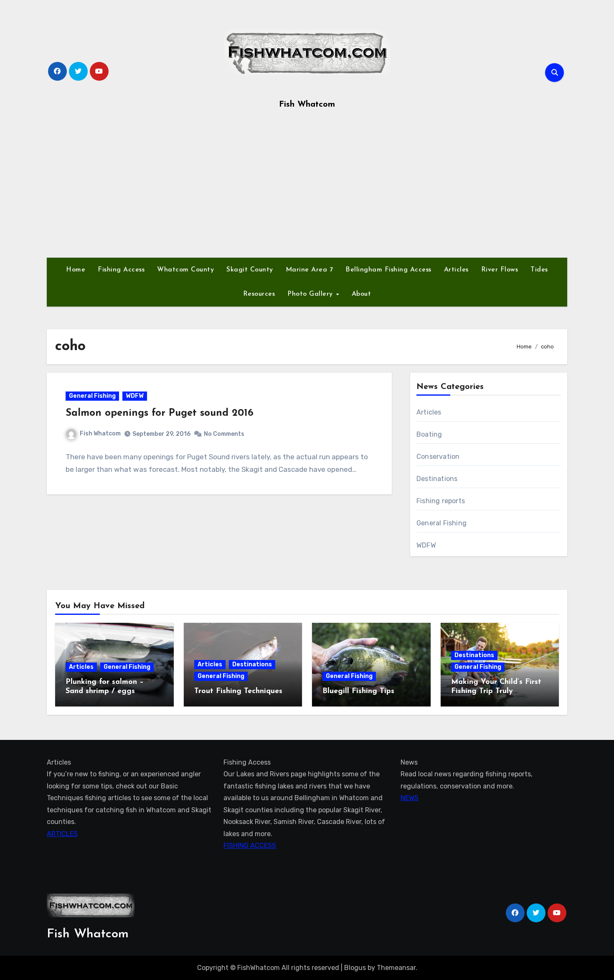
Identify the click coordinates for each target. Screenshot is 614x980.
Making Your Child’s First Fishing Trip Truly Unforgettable (496, 691)
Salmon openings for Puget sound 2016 (160, 413)
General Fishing (92, 395)
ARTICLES (62, 834)
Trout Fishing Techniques (238, 691)
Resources (259, 294)
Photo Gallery (311, 294)
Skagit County (249, 269)
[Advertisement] (307, 186)
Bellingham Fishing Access (388, 269)
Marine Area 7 (309, 269)
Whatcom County (185, 269)
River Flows (499, 269)
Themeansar (396, 968)
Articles (456, 269)
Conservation (437, 457)
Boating (429, 434)
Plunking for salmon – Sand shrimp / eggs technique (105, 691)
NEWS (410, 798)
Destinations (436, 479)
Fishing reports (440, 501)
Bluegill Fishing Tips (358, 691)
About (361, 294)
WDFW (135, 395)
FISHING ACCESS (249, 846)
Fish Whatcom (307, 104)
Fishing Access (121, 269)
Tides (539, 269)
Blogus (355, 968)
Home (75, 269)
